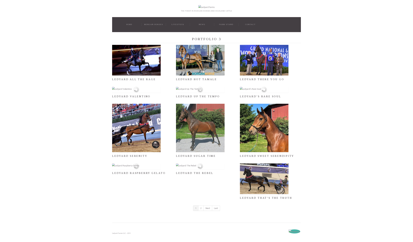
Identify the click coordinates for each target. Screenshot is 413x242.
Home (129, 24)
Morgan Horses (153, 24)
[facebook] (294, 231)
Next (208, 208)
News (202, 24)
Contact (250, 24)
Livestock (177, 24)
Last (216, 208)
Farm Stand (226, 24)
